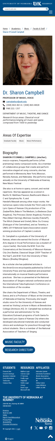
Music (27, 28)
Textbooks (6, 381)
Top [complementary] (50, 436)
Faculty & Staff (38, 28)
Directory (6, 410)
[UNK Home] (27, 5)
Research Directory (19, 350)
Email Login (24, 387)
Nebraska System (41, 371)
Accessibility (7, 422)
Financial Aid (7, 371)
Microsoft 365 (25, 390)
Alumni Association (42, 376)
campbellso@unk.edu (16, 101)
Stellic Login (25, 383)
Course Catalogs (8, 374)
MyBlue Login (25, 371)
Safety (5, 415)
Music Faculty (15, 342)
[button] (50, 13)
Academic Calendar (9, 376)
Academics (16, 28)
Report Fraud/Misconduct (11, 417)
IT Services (24, 376)
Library (23, 385)
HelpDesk (24, 381)
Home (5, 28)
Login (18, 429)
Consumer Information (10, 424)
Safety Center (40, 383)
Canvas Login (25, 374)
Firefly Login (25, 378)
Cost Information (8, 378)
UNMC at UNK (40, 387)
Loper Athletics (41, 385)
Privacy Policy (7, 420)
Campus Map (7, 383)
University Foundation (43, 374)
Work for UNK (7, 413)
